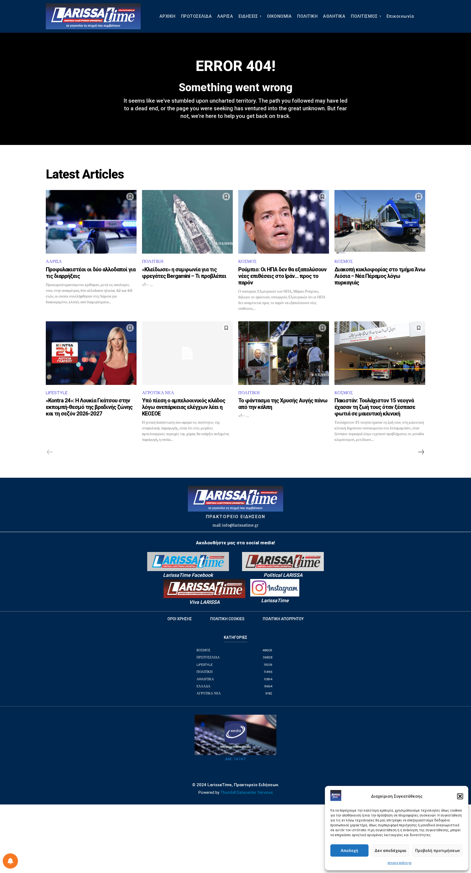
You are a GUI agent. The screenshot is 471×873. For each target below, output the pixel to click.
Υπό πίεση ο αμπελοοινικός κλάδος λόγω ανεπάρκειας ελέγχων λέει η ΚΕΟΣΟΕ (183, 407)
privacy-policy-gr (400, 863)
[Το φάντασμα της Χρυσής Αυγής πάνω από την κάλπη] (283, 353)
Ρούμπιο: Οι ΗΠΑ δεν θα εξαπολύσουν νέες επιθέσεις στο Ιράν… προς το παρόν (282, 276)
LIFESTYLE (57, 393)
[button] (460, 796)
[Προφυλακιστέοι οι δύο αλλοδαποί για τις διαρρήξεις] (91, 222)
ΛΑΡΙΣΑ (54, 261)
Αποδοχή (349, 850)
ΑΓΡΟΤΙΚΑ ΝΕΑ (158, 393)
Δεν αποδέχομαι (390, 850)
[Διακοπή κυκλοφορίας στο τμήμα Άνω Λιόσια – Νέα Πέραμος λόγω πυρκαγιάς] (379, 222)
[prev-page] (50, 452)
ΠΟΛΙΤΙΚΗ (153, 261)
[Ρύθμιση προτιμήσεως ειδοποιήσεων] (10, 861)
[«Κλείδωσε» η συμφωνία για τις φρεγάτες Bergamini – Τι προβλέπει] (187, 222)
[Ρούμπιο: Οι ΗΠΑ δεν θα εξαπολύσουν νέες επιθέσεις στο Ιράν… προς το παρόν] (283, 222)
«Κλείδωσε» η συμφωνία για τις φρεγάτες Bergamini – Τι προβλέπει (184, 272)
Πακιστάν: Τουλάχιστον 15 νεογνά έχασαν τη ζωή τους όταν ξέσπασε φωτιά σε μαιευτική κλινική (374, 407)
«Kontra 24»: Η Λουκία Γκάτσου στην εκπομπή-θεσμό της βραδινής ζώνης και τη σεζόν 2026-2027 (89, 407)
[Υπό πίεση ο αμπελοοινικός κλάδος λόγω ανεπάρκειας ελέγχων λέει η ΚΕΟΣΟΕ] (187, 353)
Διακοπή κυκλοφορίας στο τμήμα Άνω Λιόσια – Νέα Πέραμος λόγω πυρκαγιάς (379, 276)
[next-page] (420, 452)
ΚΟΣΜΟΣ (247, 261)
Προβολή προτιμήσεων (437, 850)
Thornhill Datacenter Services (247, 792)
